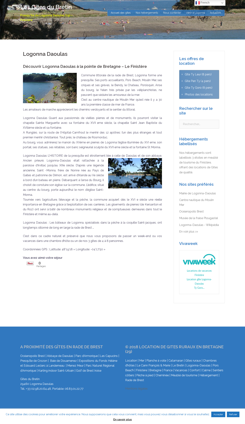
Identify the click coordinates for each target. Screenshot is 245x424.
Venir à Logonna (195, 12)
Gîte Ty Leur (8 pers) (198, 74)
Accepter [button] (218, 414)
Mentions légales (136, 388)
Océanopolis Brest (191, 211)
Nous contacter (172, 12)
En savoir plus (122, 419)
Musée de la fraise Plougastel (198, 218)
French (204, 2)
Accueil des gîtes (121, 12)
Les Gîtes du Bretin (46, 7)
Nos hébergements (147, 12)
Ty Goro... (199, 288)
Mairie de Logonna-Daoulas (197, 193)
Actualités (215, 12)
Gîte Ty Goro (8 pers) (198, 87)
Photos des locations (199, 94)
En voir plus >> (188, 231)
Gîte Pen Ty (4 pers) (198, 81)
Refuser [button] (233, 414)
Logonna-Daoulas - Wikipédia (199, 225)
